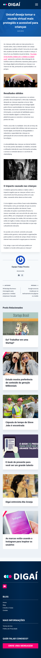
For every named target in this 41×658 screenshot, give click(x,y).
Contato (5, 610)
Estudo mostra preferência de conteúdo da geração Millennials (19, 382)
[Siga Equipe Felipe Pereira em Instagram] (22, 275)
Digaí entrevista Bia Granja (19, 502)
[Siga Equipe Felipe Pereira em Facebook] (18, 275)
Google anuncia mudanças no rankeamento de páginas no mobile (30, 291)
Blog (4, 605)
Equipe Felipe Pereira (20, 267)
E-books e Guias (8, 608)
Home (5, 602)
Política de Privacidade (10, 629)
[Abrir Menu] (36, 4)
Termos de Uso (7, 626)
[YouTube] (5, 586)
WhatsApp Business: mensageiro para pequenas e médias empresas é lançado (9, 291)
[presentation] (20, 323)
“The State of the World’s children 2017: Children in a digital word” (20, 56)
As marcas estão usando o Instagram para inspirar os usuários (19, 541)
